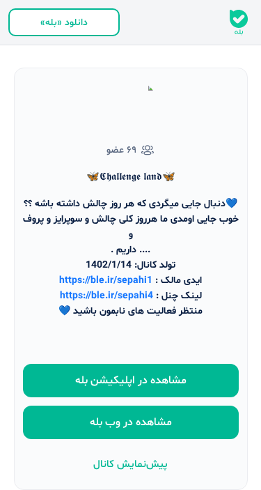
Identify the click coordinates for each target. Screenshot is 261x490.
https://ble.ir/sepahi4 (106, 296)
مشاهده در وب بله (131, 422)
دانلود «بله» (64, 22)
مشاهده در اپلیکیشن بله (131, 380)
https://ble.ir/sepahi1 (105, 280)
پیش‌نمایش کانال (130, 464)
